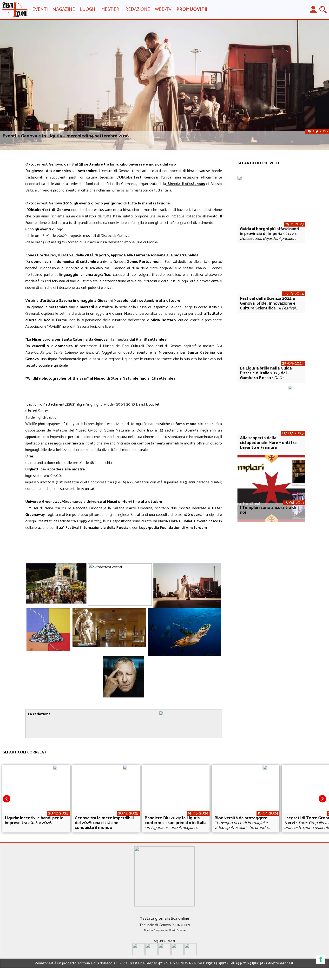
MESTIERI (110, 9)
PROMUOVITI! (191, 9)
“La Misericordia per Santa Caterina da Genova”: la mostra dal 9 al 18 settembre (96, 339)
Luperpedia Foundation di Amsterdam (173, 527)
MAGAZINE (64, 9)
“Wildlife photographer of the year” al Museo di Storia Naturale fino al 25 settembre (100, 378)
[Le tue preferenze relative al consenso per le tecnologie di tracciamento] (320, 959)
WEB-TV (163, 9)
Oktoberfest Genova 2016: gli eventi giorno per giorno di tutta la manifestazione (97, 203)
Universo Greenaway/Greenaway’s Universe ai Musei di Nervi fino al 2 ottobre (93, 502)
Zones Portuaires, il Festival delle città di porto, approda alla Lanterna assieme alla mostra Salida (111, 255)
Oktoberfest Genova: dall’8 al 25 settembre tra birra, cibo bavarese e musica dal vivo (100, 164)
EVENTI (40, 9)
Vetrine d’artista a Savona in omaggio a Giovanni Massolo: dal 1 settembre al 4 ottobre (102, 300)
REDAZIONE (137, 9)
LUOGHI (88, 9)
